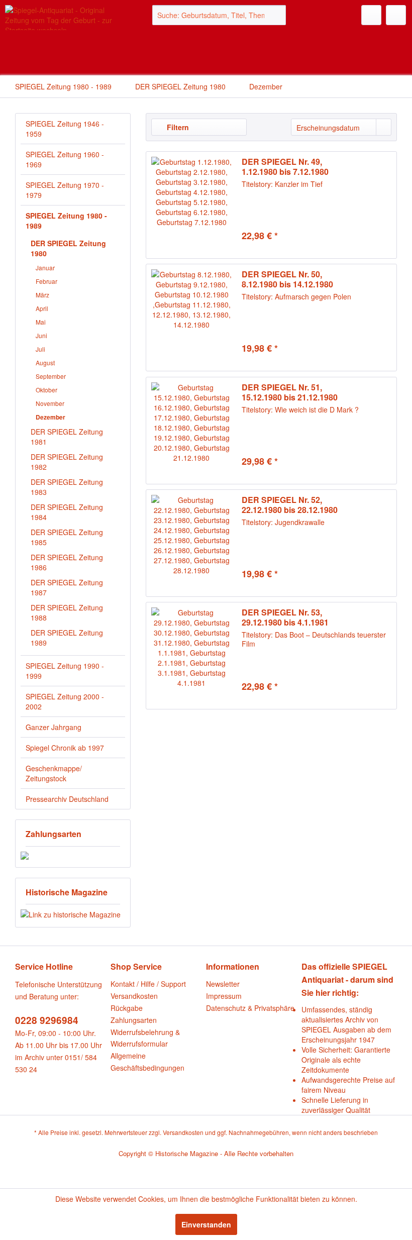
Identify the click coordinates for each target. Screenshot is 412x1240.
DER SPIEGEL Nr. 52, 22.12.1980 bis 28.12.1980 (290, 505)
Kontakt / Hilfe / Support (148, 984)
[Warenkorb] (396, 15)
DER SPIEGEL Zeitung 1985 (67, 537)
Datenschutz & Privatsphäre (250, 1008)
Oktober (46, 389)
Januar (45, 267)
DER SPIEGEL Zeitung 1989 (67, 638)
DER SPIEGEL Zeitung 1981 (67, 437)
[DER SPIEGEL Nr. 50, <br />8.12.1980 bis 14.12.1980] (191, 317)
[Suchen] (276, 15)
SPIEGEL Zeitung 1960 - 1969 (65, 159)
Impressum (224, 996)
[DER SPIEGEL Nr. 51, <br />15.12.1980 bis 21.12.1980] (191, 430)
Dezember (50, 417)
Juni (41, 335)
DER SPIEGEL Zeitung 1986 (67, 562)
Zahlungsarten (134, 1020)
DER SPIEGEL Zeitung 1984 (67, 512)
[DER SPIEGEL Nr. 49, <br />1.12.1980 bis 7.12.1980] (191, 205)
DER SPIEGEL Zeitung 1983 (67, 487)
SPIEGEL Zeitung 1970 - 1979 (65, 190)
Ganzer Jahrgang (53, 727)
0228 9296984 (46, 1020)
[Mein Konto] (371, 15)
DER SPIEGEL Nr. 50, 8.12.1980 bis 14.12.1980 (287, 279)
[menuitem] (219, 15)
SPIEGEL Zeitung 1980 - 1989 (66, 221)
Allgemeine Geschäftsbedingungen (147, 1062)
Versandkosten (134, 996)
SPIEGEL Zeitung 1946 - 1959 (65, 129)
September (51, 376)
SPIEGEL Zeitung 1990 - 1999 (65, 671)
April (42, 308)
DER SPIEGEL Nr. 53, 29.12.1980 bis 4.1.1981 (285, 617)
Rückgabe (127, 1008)
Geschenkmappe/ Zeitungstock (54, 773)
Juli (40, 349)
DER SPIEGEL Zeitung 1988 (67, 612)
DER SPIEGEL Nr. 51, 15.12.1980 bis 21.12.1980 (290, 392)
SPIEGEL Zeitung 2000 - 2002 (65, 701)
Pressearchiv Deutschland (67, 799)
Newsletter (223, 984)
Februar (46, 281)
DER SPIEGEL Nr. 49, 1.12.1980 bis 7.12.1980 (285, 167)
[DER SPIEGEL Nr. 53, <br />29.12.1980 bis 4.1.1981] (191, 655)
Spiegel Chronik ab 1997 (65, 748)
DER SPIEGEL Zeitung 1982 (67, 462)
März (42, 294)
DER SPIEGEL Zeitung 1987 (67, 587)
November (50, 403)
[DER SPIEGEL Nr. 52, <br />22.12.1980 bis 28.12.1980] (191, 543)
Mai (41, 322)
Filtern (177, 127)
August (45, 362)
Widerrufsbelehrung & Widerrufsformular (145, 1038)
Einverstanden (206, 1224)
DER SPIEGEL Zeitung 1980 (68, 248)
